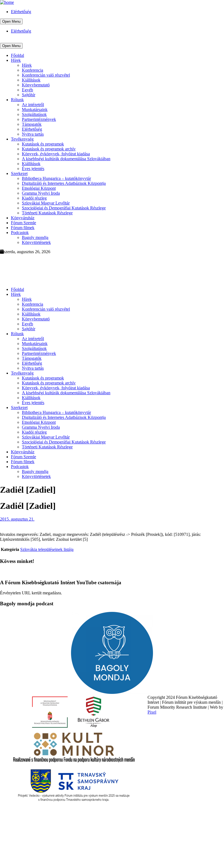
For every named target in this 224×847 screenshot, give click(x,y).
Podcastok (20, 232)
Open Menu (11, 21)
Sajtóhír (28, 94)
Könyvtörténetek (36, 242)
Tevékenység (22, 139)
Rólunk (17, 99)
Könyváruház (22, 217)
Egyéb (27, 89)
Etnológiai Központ (39, 188)
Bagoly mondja (35, 237)
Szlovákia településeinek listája (46, 549)
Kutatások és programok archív (49, 149)
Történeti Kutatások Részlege (47, 213)
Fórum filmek (22, 227)
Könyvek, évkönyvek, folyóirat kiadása (56, 153)
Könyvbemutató (36, 85)
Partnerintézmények (39, 119)
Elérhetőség (21, 11)
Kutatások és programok (43, 144)
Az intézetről (33, 104)
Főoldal (17, 55)
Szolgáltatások (34, 114)
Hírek (16, 60)
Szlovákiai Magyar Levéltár (46, 203)
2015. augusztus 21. (17, 519)
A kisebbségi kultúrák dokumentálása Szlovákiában (66, 158)
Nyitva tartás (33, 134)
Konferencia (32, 70)
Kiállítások (31, 80)
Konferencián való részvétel (46, 75)
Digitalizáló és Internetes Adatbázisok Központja (64, 183)
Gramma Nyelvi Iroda (41, 193)
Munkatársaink (35, 109)
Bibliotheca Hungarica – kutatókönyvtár (56, 178)
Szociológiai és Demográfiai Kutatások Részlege (64, 208)
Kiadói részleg (34, 198)
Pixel (152, 712)
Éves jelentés (33, 168)
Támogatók (32, 124)
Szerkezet (19, 173)
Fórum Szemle (23, 222)
